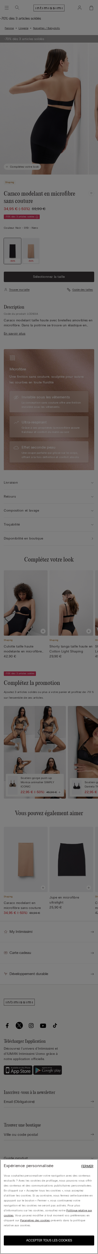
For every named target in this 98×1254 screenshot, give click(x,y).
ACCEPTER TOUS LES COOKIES (49, 1240)
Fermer (87, 1166)
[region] (49, 1206)
